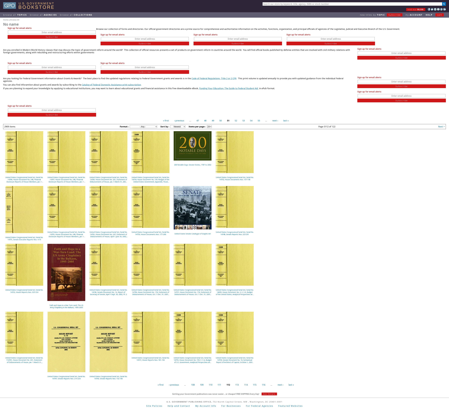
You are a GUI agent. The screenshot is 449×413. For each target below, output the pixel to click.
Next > (441, 126)
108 (193, 384)
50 (220, 120)
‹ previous (179, 120)
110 (210, 384)
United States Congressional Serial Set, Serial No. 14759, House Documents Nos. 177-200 (150, 233)
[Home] (29, 8)
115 (254, 384)
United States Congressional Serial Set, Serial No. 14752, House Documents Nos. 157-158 (235, 178)
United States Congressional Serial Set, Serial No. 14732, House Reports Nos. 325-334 (24, 291)
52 (236, 120)
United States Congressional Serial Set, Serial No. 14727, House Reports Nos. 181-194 (150, 359)
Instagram (435, 9)
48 (205, 120)
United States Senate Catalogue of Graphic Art (193, 234)
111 (219, 384)
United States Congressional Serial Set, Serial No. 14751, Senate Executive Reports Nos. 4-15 (24, 238)
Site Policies (154, 405)
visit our (416, 9)
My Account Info (205, 405)
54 (251, 120)
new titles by (380, 14)
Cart (439, 14)
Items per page (197, 126)
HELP (429, 14)
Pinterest (441, 9)
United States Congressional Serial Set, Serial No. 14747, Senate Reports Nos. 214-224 (66, 377)
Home (5, 20)
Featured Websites (290, 405)
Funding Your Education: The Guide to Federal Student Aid (229, 88)
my (414, 14)
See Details (269, 394)
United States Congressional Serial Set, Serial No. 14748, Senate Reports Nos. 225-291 (235, 233)
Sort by (164, 126)
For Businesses (231, 405)
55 (259, 120)
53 (243, 120)
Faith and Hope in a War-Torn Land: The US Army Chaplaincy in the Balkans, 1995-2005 (66, 306)
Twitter (432, 9)
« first (166, 120)
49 (213, 120)
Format (124, 126)
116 (263, 384)
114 (246, 384)
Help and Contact (179, 405)
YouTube (438, 9)
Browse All (15, 14)
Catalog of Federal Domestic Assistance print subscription (111, 84)
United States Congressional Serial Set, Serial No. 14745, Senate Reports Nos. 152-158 (108, 377)
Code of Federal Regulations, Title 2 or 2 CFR (214, 78)
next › (275, 120)
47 (197, 120)
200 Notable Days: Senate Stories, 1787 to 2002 (192, 165)
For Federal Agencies (259, 405)
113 (237, 384)
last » (286, 120)
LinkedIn (444, 9)
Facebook (429, 9)
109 (201, 384)
